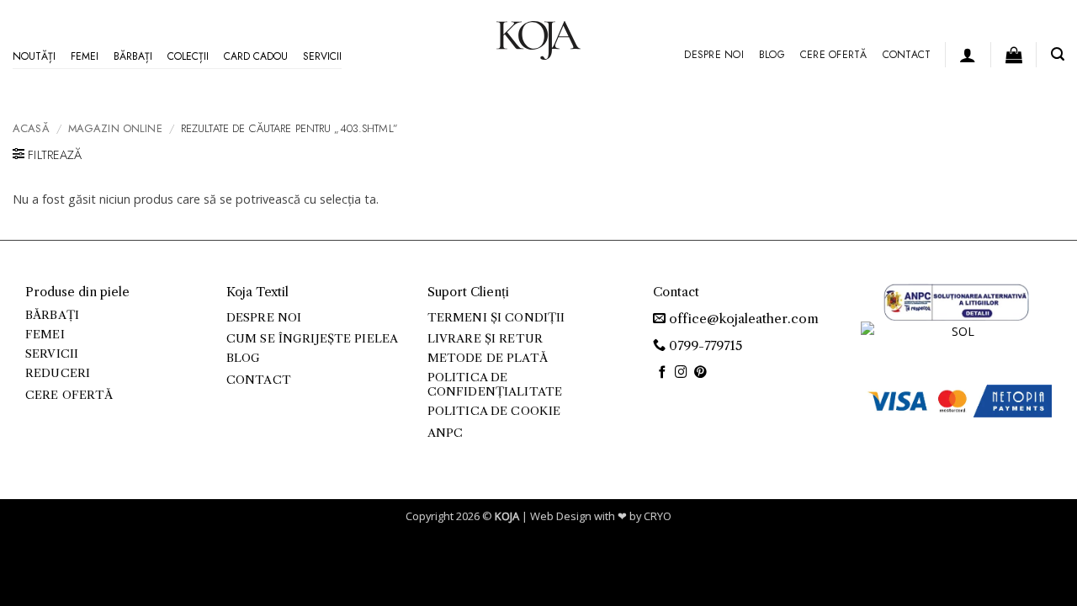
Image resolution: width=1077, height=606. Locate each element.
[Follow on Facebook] (662, 373)
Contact (907, 54)
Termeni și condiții (496, 318)
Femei (84, 56)
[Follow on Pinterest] (700, 373)
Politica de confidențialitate (494, 384)
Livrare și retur (485, 339)
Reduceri (57, 373)
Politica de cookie (493, 411)
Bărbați (133, 56)
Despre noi (713, 54)
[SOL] (956, 339)
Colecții (188, 56)
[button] (967, 54)
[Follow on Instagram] (681, 373)
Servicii (322, 56)
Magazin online (115, 128)
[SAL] (956, 301)
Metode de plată (487, 358)
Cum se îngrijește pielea (312, 339)
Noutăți (34, 56)
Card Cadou (256, 56)
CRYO (657, 516)
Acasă (31, 128)
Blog (772, 54)
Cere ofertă (833, 54)
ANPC (445, 433)
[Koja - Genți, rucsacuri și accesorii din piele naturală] (538, 40)
